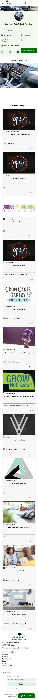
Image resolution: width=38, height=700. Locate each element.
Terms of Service (7, 665)
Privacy (4, 663)
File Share (5, 654)
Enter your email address (14, 676)
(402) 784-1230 (8, 645)
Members (5, 656)
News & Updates (7, 659)
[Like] (2, 52)
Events (4, 661)
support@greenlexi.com (20, 648)
